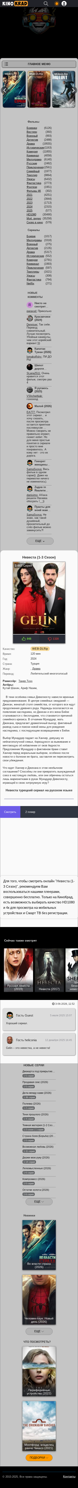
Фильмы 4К (34, 190)
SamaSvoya (34, 469)
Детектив (32, 139)
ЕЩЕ (37, 1201)
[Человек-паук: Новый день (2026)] (39, 90)
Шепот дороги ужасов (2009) (39, 370)
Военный (32, 135)
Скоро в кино (35, 222)
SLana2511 (33, 373)
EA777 (31, 412)
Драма (36, 668)
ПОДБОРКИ (38, 1457)
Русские (32, 163)
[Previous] (4, 90)
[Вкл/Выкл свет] (5, 931)
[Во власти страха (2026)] (14, 90)
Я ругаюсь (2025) (41, 390)
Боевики (32, 127)
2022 (29, 198)
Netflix (30, 283)
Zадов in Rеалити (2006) (40, 490)
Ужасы (31, 179)
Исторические (35, 147)
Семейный (33, 171)
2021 (29, 194)
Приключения (35, 167)
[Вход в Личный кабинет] (64, 3)
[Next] (73, 90)
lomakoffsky (34, 356)
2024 (29, 206)
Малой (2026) (43, 406)
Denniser (32, 324)
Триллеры (33, 271)
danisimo (32, 495)
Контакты (69, 1476)
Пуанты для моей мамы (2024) (42, 510)
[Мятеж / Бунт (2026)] (63, 90)
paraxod (31, 311)
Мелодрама (34, 159)
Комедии (32, 259)
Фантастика (34, 183)
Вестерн (32, 131)
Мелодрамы (34, 240)
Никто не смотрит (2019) (40, 306)
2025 (29, 210)
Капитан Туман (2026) (43, 350)
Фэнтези (32, 187)
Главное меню (39, 64)
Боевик (31, 236)
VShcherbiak (34, 396)
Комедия (32, 151)
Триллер (32, 175)
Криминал (33, 155)
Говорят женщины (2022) (41, 464)
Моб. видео (34, 218)
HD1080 (31, 214)
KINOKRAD (15, 3)
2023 (29, 202)
